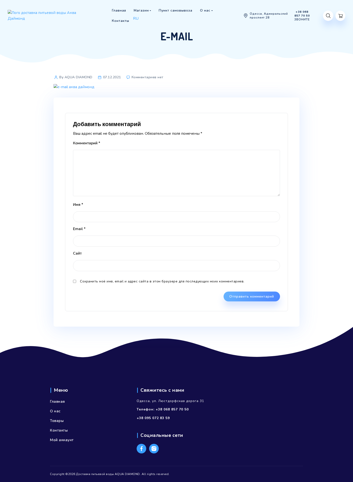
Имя (78, 204)
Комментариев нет (148, 77)
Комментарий (86, 143)
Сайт (77, 253)
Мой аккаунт (62, 440)
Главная (57, 401)
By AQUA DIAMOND (75, 77)
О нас (55, 411)
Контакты (59, 430)
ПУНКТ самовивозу (148, 25)
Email (79, 229)
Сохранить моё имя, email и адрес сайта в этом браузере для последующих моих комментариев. (162, 281)
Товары (57, 420)
